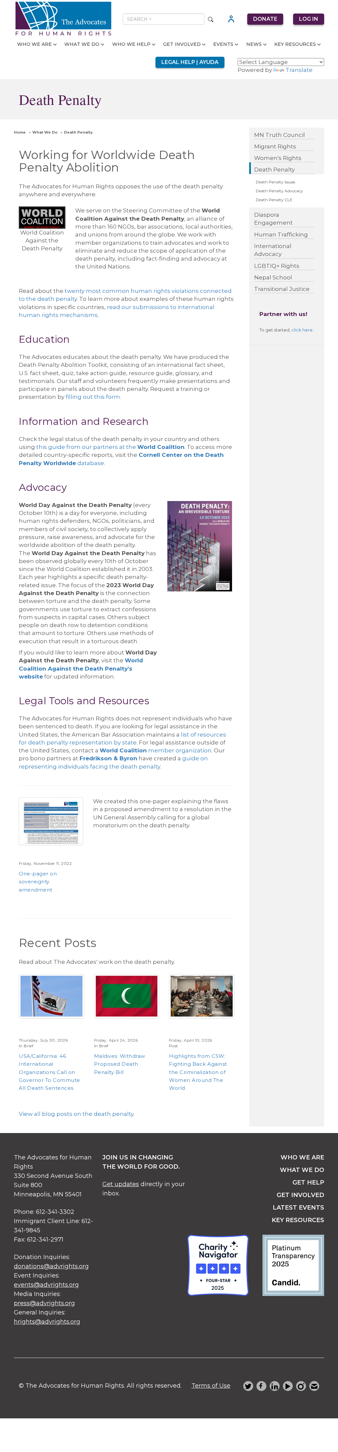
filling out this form (93, 397)
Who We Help (131, 44)
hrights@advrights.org (47, 1321)
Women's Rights (277, 158)
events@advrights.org (46, 1284)
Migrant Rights (275, 146)
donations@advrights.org (51, 1266)
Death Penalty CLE (274, 199)
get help (308, 1182)
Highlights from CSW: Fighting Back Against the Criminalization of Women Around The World (198, 1072)
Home (20, 132)
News (254, 44)
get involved (300, 1195)
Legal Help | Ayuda (190, 62)
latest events (298, 1207)
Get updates (120, 1184)
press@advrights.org (44, 1303)
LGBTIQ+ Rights (276, 266)
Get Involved (182, 44)
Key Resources (295, 44)
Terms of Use (210, 1385)
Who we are (302, 1157)
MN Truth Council (279, 135)
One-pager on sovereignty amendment (38, 881)
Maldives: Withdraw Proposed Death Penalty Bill (119, 1064)
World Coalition (123, 750)
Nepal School (273, 277)
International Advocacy (272, 250)
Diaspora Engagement (273, 218)
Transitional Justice (282, 289)
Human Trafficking (281, 234)
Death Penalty (78, 132)
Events (223, 44)
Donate (265, 19)
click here (302, 329)
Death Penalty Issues (275, 181)
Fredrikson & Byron (108, 758)
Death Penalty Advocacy (279, 190)
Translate (299, 70)
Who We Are (34, 44)
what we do (302, 1170)
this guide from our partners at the (110, 447)
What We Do (81, 44)
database (90, 463)
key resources (298, 1220)
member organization (179, 750)
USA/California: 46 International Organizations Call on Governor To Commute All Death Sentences (49, 1072)
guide (191, 758)
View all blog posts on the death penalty (76, 1114)
